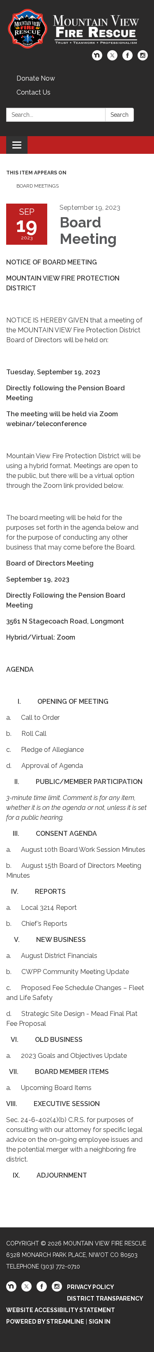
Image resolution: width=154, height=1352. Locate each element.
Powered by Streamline (45, 1321)
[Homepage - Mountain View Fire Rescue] (77, 29)
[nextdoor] (97, 58)
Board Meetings (37, 186)
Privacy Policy (90, 1287)
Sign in (99, 1321)
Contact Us (33, 92)
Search (119, 114)
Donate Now (35, 78)
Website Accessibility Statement (60, 1310)
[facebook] (127, 58)
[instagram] (143, 58)
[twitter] (112, 58)
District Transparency (105, 1298)
